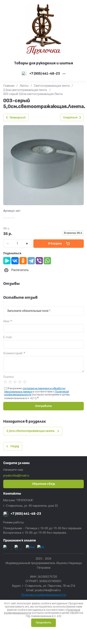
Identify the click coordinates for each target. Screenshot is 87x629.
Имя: (7, 321)
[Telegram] (31, 260)
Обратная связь (43, 484)
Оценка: (8, 377)
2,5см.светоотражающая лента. (25, 90)
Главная (8, 86)
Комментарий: (14, 353)
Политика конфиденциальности (43, 595)
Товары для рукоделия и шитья (43, 63)
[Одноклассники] (23, 260)
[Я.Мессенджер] (7, 260)
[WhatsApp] (47, 260)
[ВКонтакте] (15, 260)
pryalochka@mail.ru (16, 475)
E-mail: (7, 337)
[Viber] (39, 260)
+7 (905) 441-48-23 (44, 74)
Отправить (43, 406)
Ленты (24, 86)
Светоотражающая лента (52, 86)
